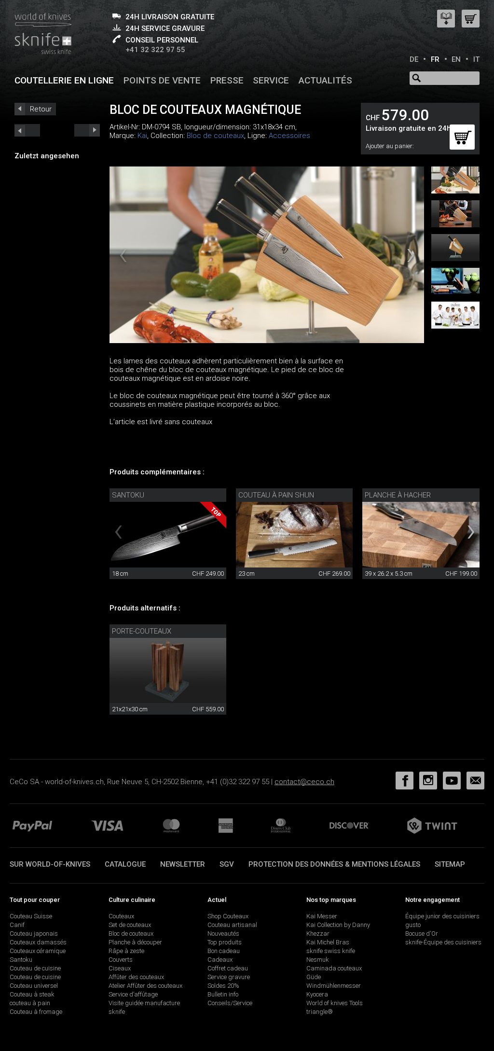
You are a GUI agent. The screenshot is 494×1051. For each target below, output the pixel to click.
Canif (17, 924)
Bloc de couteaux (215, 135)
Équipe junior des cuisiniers (442, 916)
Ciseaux (120, 968)
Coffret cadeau (227, 968)
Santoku (128, 495)
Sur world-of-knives (50, 864)
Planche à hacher (398, 495)
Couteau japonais (34, 933)
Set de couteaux (130, 924)
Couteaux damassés (38, 942)
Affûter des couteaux (136, 977)
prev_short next (87, 130)
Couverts (121, 959)
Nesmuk (317, 959)
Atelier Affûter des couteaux (145, 985)
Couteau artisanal (232, 924)
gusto (413, 924)
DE (414, 59)
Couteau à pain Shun (276, 495)
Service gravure (228, 977)
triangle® (319, 1011)
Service (271, 80)
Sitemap (450, 864)
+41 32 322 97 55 (155, 49)
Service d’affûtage (133, 994)
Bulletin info (222, 994)
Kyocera (317, 994)
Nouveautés (223, 933)
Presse (227, 80)
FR (435, 59)
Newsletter (182, 864)
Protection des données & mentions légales (334, 864)
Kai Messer (321, 916)
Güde (313, 977)
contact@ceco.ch (304, 781)
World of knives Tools (334, 1003)
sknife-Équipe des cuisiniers (443, 942)
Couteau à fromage (36, 1011)
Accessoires (289, 135)
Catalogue (125, 864)
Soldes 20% (223, 985)
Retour (41, 109)
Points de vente (162, 80)
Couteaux (121, 916)
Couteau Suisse (31, 916)
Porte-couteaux (141, 631)
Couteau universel (34, 985)
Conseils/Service (229, 1003)
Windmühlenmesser (333, 985)
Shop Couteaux (227, 916)
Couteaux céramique (38, 950)
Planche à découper (135, 942)
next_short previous (27, 130)
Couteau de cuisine (35, 968)
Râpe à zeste (126, 950)
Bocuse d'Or (421, 933)
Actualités (325, 80)
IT (476, 59)
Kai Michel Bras (327, 942)
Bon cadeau (223, 950)
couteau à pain (30, 1003)
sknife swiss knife (330, 950)
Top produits (224, 942)
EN (456, 59)
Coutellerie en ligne (64, 80)
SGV (227, 864)
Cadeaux (220, 959)
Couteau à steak (32, 994)
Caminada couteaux (334, 968)
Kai (142, 135)
